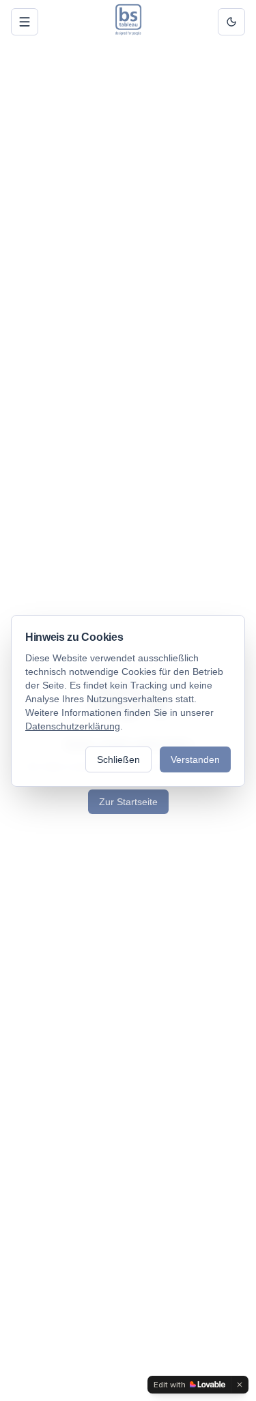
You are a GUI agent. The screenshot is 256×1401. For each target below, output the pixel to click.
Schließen (118, 759)
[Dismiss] (239, 1384)
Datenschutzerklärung (72, 726)
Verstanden (195, 759)
